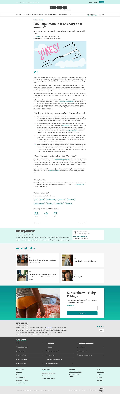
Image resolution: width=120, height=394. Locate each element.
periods (42, 199)
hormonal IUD (59, 203)
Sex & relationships (20, 377)
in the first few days (72, 130)
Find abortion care (46, 375)
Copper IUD (69, 203)
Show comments (81, 223)
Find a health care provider (48, 373)
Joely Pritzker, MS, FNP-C (80, 236)
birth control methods (54, 170)
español (102, 2)
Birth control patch (22, 359)
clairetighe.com (79, 184)
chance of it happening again (62, 159)
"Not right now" (83, 351)
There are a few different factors (66, 101)
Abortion (18, 374)
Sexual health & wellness (22, 380)
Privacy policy (93, 390)
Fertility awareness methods (55, 359)
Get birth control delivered (48, 378)
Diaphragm (51, 343)
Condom (50, 347)
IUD (42, 20)
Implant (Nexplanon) (23, 347)
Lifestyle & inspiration (21, 383)
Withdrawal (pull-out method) (86, 343)
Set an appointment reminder (74, 375)
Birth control (37, 20)
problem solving (51, 199)
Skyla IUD (49, 203)
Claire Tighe (37, 36)
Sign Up (91, 2)
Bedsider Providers (32, 2)
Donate (98, 374)
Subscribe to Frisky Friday (75, 372)
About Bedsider (100, 372)
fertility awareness (39, 203)
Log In (95, 2)
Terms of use (85, 390)
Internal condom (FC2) (53, 351)
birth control (71, 199)
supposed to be (65, 125)
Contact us (99, 377)
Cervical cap (51, 355)
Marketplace (100, 380)
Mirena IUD (62, 199)
